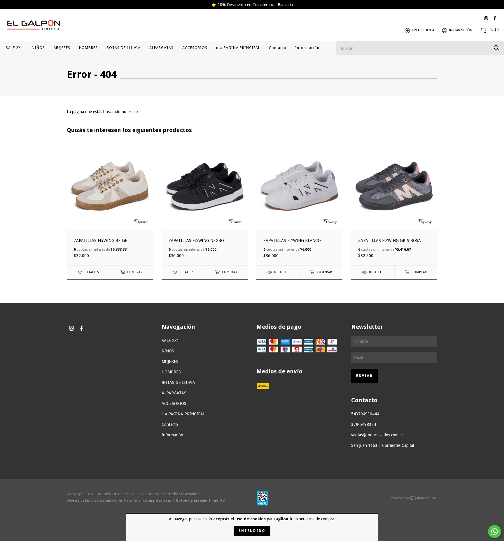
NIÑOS (38, 47)
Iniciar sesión (460, 30)
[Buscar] (496, 48)
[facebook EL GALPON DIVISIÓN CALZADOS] (494, 18)
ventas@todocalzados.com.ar (377, 435)
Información (307, 47)
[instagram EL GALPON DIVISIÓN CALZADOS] (486, 18)
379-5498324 (363, 424)
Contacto (277, 47)
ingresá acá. (160, 500)
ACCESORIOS (194, 47)
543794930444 (365, 414)
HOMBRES (88, 47)
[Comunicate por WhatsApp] (494, 531)
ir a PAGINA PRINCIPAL (238, 47)
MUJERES (62, 47)
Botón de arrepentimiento (200, 500)
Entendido (252, 531)
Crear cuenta (423, 30)
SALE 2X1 (14, 47)
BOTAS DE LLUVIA (123, 47)
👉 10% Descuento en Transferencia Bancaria (252, 4)
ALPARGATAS (161, 47)
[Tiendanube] (414, 499)
